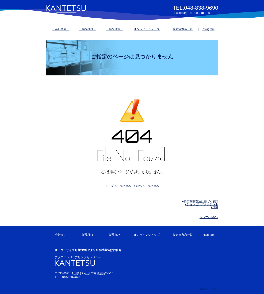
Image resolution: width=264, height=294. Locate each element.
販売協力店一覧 (183, 29)
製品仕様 (87, 29)
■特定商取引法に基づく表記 (200, 201)
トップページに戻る (118, 186)
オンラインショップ (147, 29)
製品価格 (114, 29)
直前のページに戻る (146, 186)
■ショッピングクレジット (201, 204)
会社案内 (60, 29)
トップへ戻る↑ (209, 217)
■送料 (214, 207)
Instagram (208, 29)
